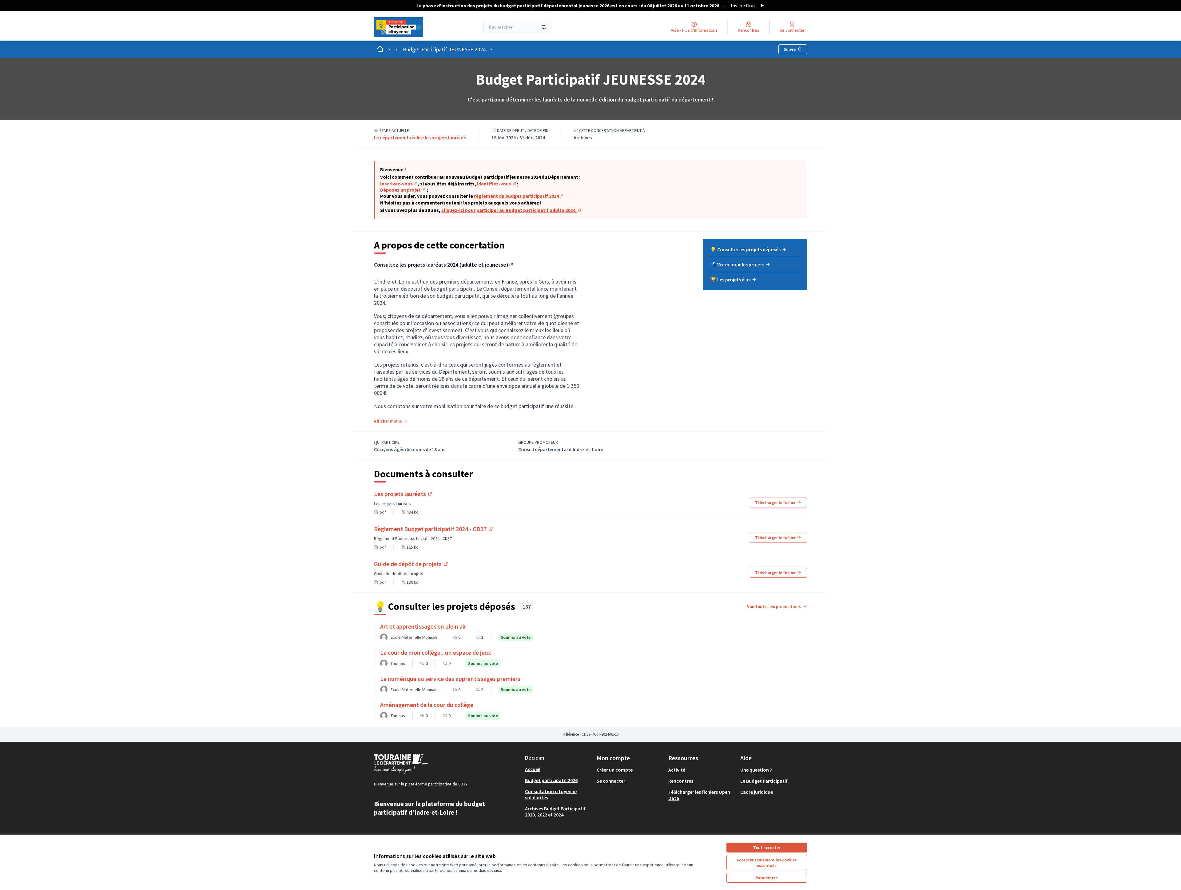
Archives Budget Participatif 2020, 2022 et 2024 (555, 811)
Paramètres (767, 877)
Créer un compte (615, 770)
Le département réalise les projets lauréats (420, 137)
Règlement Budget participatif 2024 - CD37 (434, 529)
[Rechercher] (544, 27)
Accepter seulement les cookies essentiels (767, 862)
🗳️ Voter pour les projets (737, 264)
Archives (583, 137)
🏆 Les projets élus (730, 279)
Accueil (532, 769)
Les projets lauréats (403, 494)
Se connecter (611, 781)
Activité (676, 770)
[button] (391, 421)
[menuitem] (755, 251)
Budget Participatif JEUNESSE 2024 (444, 49)
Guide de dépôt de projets (411, 564)
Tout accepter (766, 847)
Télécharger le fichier (775, 502)
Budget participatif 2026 (551, 780)
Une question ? (756, 770)
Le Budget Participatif (764, 781)
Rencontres (680, 781)
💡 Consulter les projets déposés (745, 249)
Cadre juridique (756, 792)
